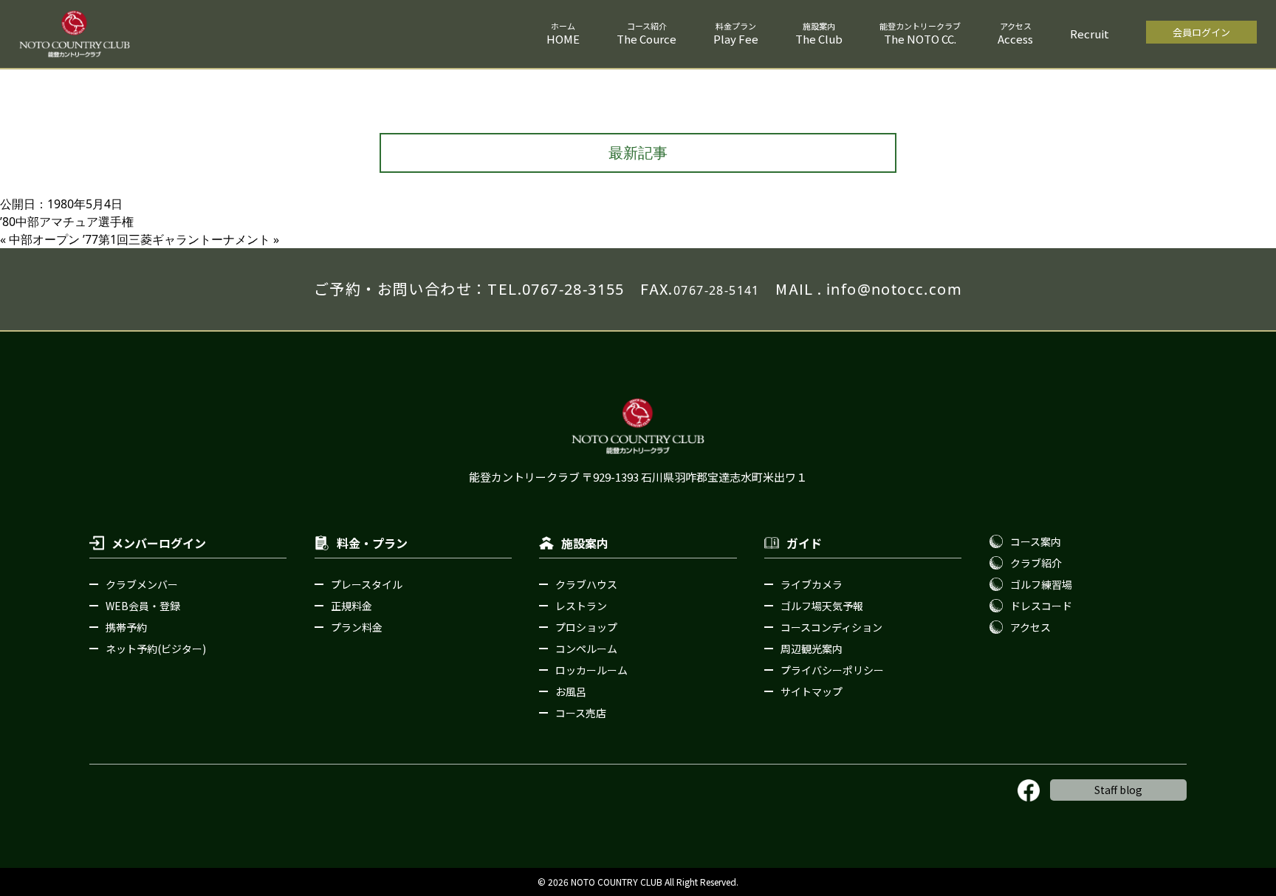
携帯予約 (126, 627)
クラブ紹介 (1036, 562)
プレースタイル (366, 584)
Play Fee (735, 39)
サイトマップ (812, 691)
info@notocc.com (894, 289)
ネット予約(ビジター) (156, 648)
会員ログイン (1201, 32)
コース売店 (580, 712)
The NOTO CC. (920, 39)
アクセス (1030, 627)
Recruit (1089, 33)
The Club (819, 39)
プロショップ (586, 627)
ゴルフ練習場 (1041, 584)
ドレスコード (1041, 605)
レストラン (581, 605)
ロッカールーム (591, 670)
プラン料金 (357, 627)
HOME (563, 39)
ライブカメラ (812, 584)
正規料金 (351, 605)
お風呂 (570, 691)
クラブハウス (586, 584)
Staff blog (1118, 789)
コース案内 (1035, 541)
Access (1015, 39)
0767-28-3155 (573, 289)
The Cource (646, 39)
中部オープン (44, 239)
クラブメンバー (142, 584)
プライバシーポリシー (832, 670)
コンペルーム (586, 648)
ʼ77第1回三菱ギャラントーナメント (176, 239)
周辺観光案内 (812, 648)
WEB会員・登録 (143, 605)
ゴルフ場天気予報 (822, 605)
